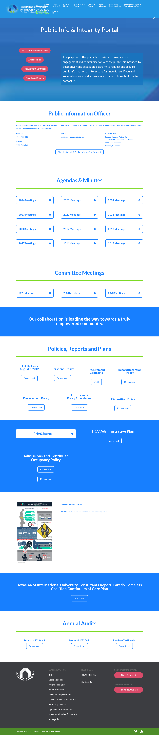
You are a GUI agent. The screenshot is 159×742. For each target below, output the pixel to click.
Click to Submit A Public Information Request (79, 152)
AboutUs (47, 5)
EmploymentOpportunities (115, 5)
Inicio (51, 674)
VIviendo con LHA (57, 684)
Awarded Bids (34, 59)
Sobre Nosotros (56, 679)
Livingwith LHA (56, 5)
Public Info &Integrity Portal (42, 12)
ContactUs (55, 12)
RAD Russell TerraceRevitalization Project (133, 5)
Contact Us (86, 682)
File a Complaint (128, 675)
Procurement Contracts (35, 68)
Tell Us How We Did (128, 689)
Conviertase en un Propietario (62, 699)
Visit (96, 381)
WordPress (55, 731)
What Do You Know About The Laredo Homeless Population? (84, 512)
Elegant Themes (32, 731)
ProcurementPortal (79, 5)
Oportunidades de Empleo (61, 709)
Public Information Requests (34, 50)
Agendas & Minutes (35, 78)
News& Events (102, 5)
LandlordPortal (91, 5)
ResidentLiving (67, 5)
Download (29, 378)
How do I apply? (88, 674)
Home (38, 6)
